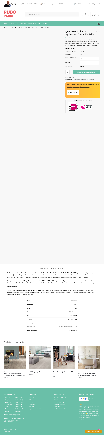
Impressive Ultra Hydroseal (11, 370)
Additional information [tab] (57, 268)
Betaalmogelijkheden (60, 404)
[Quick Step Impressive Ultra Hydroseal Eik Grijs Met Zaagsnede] (15, 357)
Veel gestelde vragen (60, 397)
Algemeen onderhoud (35, 409)
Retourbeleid (57, 406)
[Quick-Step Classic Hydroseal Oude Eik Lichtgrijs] (99, 32)
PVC (30, 400)
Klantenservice (96, 15)
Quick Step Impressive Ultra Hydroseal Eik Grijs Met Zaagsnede (14, 374)
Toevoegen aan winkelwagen (86, 72)
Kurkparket (32, 404)
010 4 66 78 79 (8, 422)
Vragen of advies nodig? (93, 431)
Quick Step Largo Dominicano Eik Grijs (63, 373)
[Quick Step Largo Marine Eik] (40, 357)
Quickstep (11, 27)
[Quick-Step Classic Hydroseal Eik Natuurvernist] (97, 32)
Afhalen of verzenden (60, 409)
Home (5, 27)
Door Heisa (7, 431)
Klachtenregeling (59, 402)
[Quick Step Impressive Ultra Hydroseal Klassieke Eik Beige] (89, 357)
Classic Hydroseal (20, 27)
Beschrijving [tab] (44, 268)
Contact (56, 400)
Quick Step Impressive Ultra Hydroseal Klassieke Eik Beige (87, 374)
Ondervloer (32, 406)
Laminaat (85, 79)
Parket (31, 402)
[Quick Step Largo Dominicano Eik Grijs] (64, 357)
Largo (36, 370)
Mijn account (85, 15)
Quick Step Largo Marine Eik (37, 372)
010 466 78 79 (74, 92)
